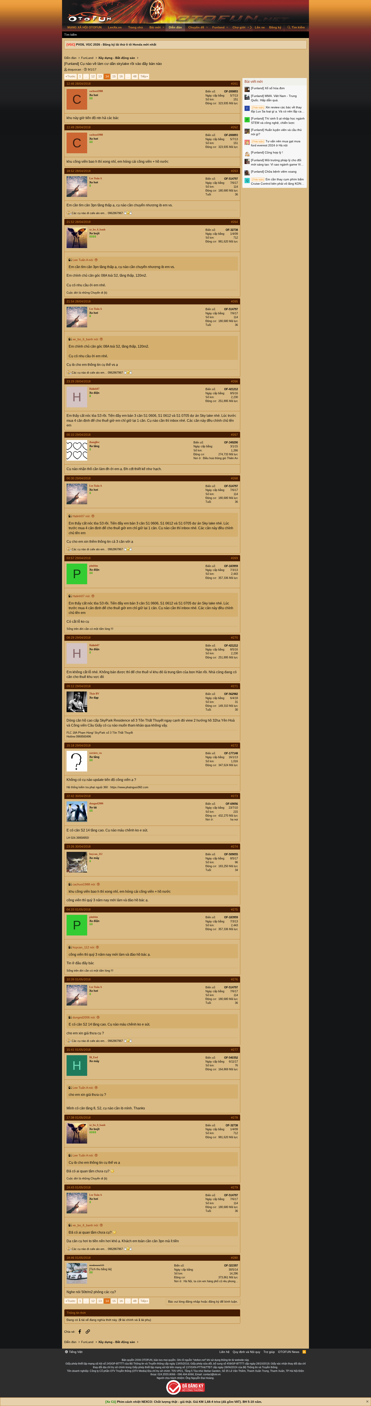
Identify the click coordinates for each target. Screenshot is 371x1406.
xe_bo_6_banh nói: (86, 339)
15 (114, 76)
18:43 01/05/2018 (79, 1187)
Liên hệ (224, 1352)
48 (135, 76)
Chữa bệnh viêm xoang (273, 171)
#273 (234, 796)
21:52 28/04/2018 (79, 222)
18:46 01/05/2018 (79, 1257)
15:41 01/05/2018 (79, 1049)
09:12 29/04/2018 (79, 686)
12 (93, 76)
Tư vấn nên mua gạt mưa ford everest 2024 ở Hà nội (275, 143)
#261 (234, 83)
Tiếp (143, 76)
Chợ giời (239, 27)
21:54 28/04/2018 (79, 301)
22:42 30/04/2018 (79, 796)
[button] (163, 27)
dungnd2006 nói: (84, 1017)
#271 (234, 686)
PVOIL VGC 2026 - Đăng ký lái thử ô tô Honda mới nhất (116, 44)
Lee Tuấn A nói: (83, 260)
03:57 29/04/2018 (79, 558)
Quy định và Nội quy (246, 1352)
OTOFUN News (288, 1352)
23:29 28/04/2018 (79, 381)
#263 (234, 171)
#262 (234, 127)
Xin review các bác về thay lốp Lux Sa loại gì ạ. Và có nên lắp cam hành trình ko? (277, 110)
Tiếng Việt (75, 1352)
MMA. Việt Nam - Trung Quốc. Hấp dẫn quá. (274, 98)
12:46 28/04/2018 (79, 83)
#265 (234, 301)
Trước (71, 76)
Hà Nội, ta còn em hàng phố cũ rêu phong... (211, 1281)
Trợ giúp (269, 1352)
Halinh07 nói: (81, 516)
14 (107, 76)
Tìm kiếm (70, 34)
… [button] (86, 76)
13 (100, 76)
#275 (234, 909)
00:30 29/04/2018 (79, 478)
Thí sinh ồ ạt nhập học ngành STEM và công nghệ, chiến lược (278, 120)
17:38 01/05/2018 (79, 1117)
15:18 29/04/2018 (79, 745)
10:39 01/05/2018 (79, 979)
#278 (234, 1117)
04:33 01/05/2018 (79, 909)
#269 (234, 558)
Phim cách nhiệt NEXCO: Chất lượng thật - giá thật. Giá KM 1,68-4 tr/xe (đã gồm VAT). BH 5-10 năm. (189, 1401)
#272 (234, 745)
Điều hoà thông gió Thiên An (220, 458)
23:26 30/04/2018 (79, 846)
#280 (234, 1257)
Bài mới (155, 27)
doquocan (74, 69)
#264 (234, 222)
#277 (234, 1049)
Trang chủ (135, 27)
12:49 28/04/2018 (79, 127)
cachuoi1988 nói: (84, 884)
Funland (218, 27)
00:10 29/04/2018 (79, 434)
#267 (234, 434)
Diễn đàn (175, 27)
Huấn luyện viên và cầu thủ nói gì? (276, 132)
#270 (234, 637)
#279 (234, 1187)
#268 (234, 478)
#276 (234, 979)
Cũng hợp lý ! (267, 152)
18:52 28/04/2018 (79, 171)
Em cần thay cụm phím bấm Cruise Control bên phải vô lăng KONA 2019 (277, 182)
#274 (234, 846)
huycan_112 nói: (84, 947)
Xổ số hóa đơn (268, 88)
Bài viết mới (254, 81)
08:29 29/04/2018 (79, 637)
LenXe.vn (115, 27)
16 (121, 76)
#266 (234, 381)
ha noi (234, 819)
